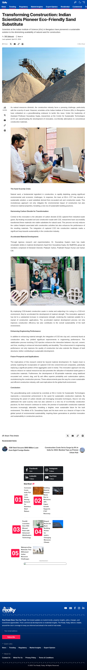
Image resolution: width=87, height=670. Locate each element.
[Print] (22, 44)
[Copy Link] (18, 44)
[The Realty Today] (4, 2)
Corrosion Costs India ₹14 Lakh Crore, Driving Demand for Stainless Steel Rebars (27, 499)
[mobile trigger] (83, 2)
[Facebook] (33, 469)
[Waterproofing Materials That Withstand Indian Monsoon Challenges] (38, 550)
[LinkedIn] (33, 477)
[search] (75, 2)
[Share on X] (11, 44)
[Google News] (70, 608)
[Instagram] (53, 469)
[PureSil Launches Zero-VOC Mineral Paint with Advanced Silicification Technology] (38, 524)
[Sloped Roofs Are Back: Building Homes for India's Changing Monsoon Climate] (58, 524)
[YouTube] (65, 608)
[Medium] (53, 477)
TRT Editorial (9, 36)
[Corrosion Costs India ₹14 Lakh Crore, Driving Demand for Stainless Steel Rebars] (38, 491)
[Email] (14, 44)
